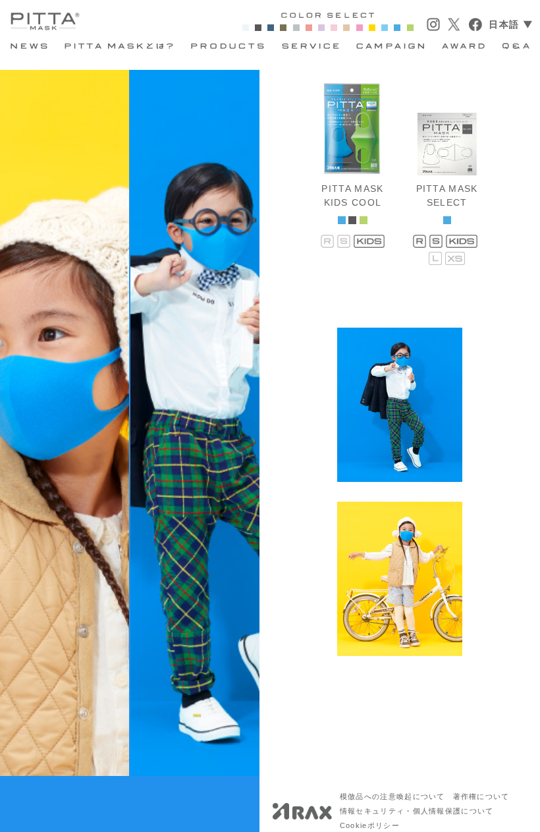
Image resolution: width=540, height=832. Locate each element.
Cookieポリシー (370, 825)
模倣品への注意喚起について (392, 796)
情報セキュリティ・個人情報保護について (417, 811)
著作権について (481, 796)
